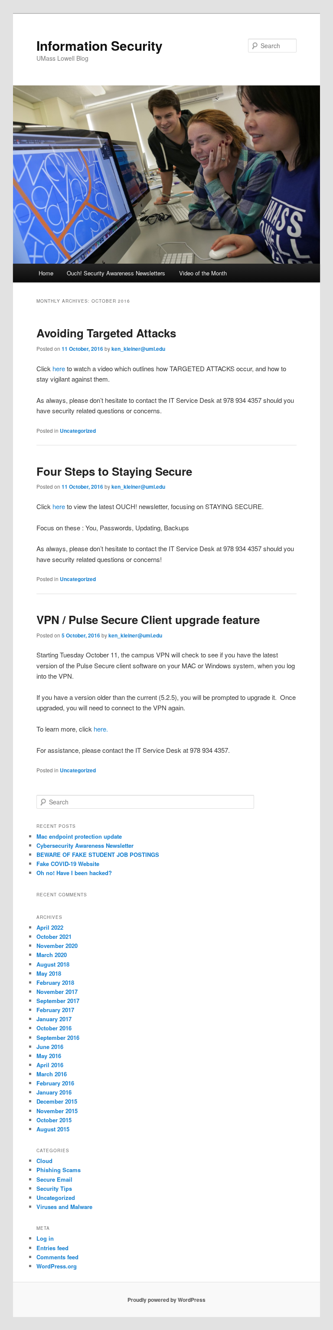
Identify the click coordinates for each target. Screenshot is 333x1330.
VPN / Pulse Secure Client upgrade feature (148, 619)
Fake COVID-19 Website (67, 863)
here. (101, 728)
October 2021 (54, 936)
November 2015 (57, 1111)
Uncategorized (78, 431)
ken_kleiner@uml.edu (138, 349)
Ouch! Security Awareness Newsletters (116, 273)
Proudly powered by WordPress (166, 1300)
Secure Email (54, 1179)
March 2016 (51, 1074)
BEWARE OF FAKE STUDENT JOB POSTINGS (97, 854)
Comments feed (57, 1257)
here (58, 368)
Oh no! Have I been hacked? (74, 873)
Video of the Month (203, 273)
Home (46, 273)
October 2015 (54, 1120)
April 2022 (49, 927)
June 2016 (49, 1046)
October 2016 (54, 1028)
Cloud (44, 1161)
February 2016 (55, 1083)
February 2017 (55, 1010)
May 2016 (48, 1056)
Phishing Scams (58, 1170)
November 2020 (57, 945)
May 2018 (48, 973)
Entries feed (52, 1248)
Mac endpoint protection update (79, 836)
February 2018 (55, 982)
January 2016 (54, 1092)
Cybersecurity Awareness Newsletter (85, 845)
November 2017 (57, 991)
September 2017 (57, 1001)
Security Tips (54, 1188)
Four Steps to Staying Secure (114, 471)
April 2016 (49, 1065)
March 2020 (51, 955)
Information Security (99, 45)
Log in (45, 1238)
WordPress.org (56, 1266)
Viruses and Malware (64, 1207)
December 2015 (56, 1101)
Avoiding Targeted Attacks (106, 333)
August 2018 (52, 964)
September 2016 (57, 1037)
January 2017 (54, 1019)
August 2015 (52, 1129)
